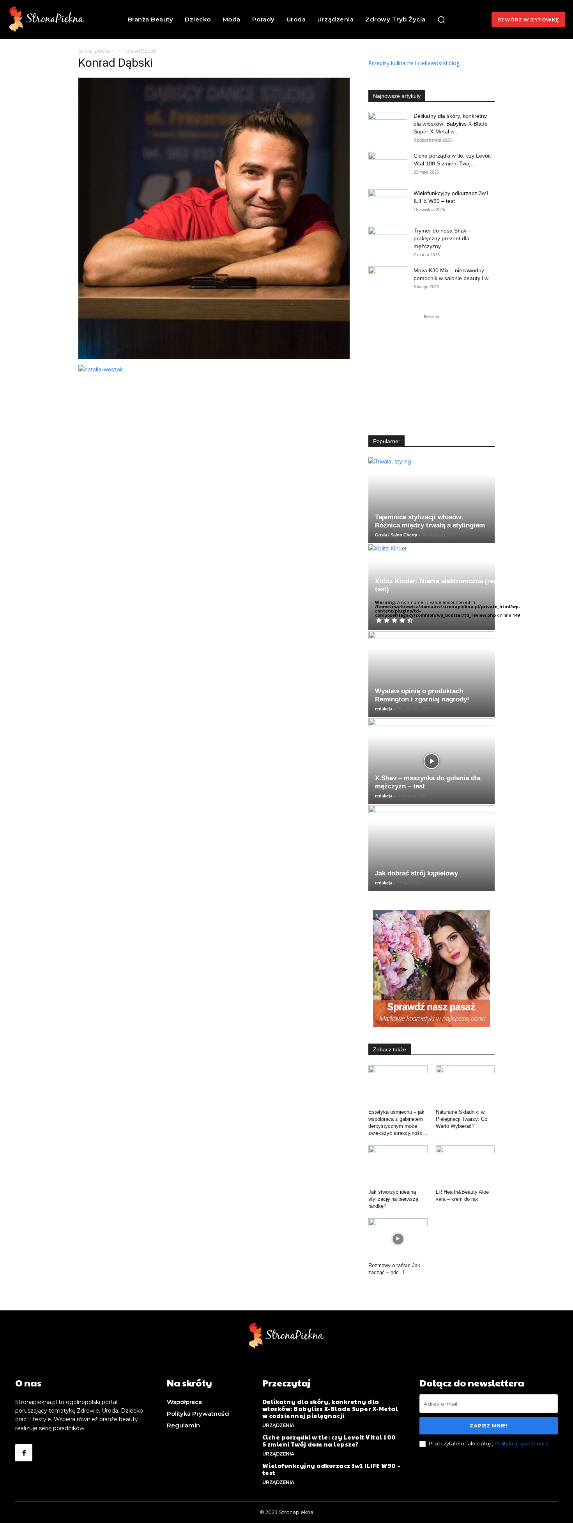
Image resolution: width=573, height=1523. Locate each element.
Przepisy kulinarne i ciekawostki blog (414, 63)
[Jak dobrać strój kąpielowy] (431, 848)
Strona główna (94, 51)
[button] (441, 19)
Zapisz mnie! (488, 1425)
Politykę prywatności (521, 1443)
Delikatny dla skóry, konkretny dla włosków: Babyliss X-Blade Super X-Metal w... (451, 124)
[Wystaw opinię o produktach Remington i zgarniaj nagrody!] (431, 674)
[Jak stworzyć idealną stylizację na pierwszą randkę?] (398, 1165)
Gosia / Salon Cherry (396, 535)
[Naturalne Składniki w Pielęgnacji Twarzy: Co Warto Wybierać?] (465, 1085)
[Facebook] (23, 1452)
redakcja (383, 708)
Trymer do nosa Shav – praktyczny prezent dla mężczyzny (442, 238)
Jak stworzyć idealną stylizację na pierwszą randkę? (393, 1199)
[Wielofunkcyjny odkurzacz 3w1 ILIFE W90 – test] (387, 203)
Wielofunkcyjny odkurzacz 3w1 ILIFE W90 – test (331, 1469)
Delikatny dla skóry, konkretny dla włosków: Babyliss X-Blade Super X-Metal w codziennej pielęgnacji (330, 1408)
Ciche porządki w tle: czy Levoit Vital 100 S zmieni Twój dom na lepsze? (329, 1440)
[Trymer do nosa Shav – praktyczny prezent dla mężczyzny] (387, 240)
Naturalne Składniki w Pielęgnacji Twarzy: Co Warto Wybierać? (461, 1119)
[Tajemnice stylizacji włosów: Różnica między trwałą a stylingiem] (431, 500)
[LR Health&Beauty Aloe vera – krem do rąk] (465, 1165)
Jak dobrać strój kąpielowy (416, 873)
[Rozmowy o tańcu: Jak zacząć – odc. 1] (398, 1238)
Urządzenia (278, 1425)
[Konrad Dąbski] (214, 357)
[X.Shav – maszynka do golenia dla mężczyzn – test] (431, 761)
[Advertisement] (431, 369)
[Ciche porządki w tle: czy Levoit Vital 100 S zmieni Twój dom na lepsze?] (387, 165)
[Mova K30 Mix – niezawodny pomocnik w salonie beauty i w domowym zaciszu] (387, 280)
